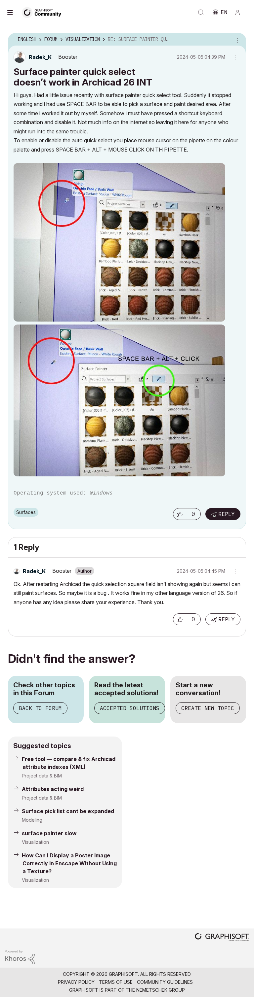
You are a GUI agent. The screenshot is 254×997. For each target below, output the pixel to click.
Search (201, 12)
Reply (226, 514)
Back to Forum (40, 708)
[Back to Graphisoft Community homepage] (43, 12)
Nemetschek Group (160, 990)
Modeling (32, 820)
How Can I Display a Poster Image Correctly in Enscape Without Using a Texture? (69, 863)
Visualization (35, 842)
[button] (179, 514)
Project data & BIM (42, 775)
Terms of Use (116, 982)
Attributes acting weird (53, 789)
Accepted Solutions (129, 708)
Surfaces (26, 512)
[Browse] (13, 12)
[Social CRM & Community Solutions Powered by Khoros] (20, 956)
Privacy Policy (76, 982)
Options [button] (237, 39)
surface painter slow (49, 833)
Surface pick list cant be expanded (68, 811)
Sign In (240, 12)
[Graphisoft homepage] (222, 938)
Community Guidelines (165, 982)
